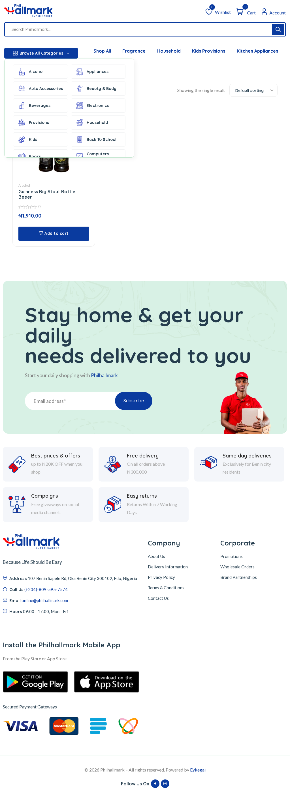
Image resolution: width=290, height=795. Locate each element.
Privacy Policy (161, 577)
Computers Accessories (98, 156)
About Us (156, 556)
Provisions (39, 122)
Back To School (101, 139)
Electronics (98, 105)
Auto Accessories (46, 88)
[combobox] (253, 90)
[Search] (278, 29)
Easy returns (142, 496)
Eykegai (198, 769)
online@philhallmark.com (45, 600)
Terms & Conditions (166, 587)
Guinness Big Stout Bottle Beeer (46, 194)
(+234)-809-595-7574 (46, 589)
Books (35, 156)
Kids (33, 139)
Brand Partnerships (238, 577)
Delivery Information (168, 566)
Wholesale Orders (237, 566)
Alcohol (36, 71)
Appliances (97, 71)
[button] (53, 234)
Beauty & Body (101, 88)
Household (97, 122)
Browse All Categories (41, 53)
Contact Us (158, 598)
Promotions (231, 556)
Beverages (39, 105)
